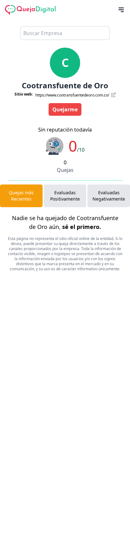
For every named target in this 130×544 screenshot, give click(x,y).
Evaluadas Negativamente (108, 196)
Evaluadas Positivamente (65, 196)
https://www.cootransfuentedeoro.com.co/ (72, 95)
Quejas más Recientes (21, 196)
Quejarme (65, 109)
